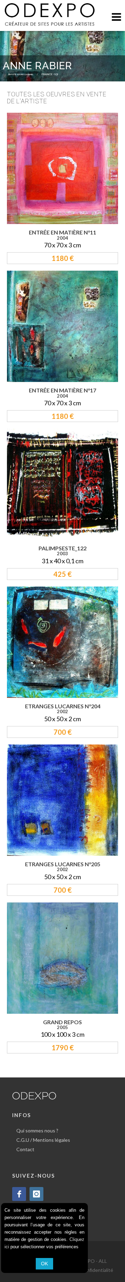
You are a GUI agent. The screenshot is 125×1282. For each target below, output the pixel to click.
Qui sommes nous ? (37, 1130)
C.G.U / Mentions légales (43, 1140)
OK (44, 1263)
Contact (25, 1149)
